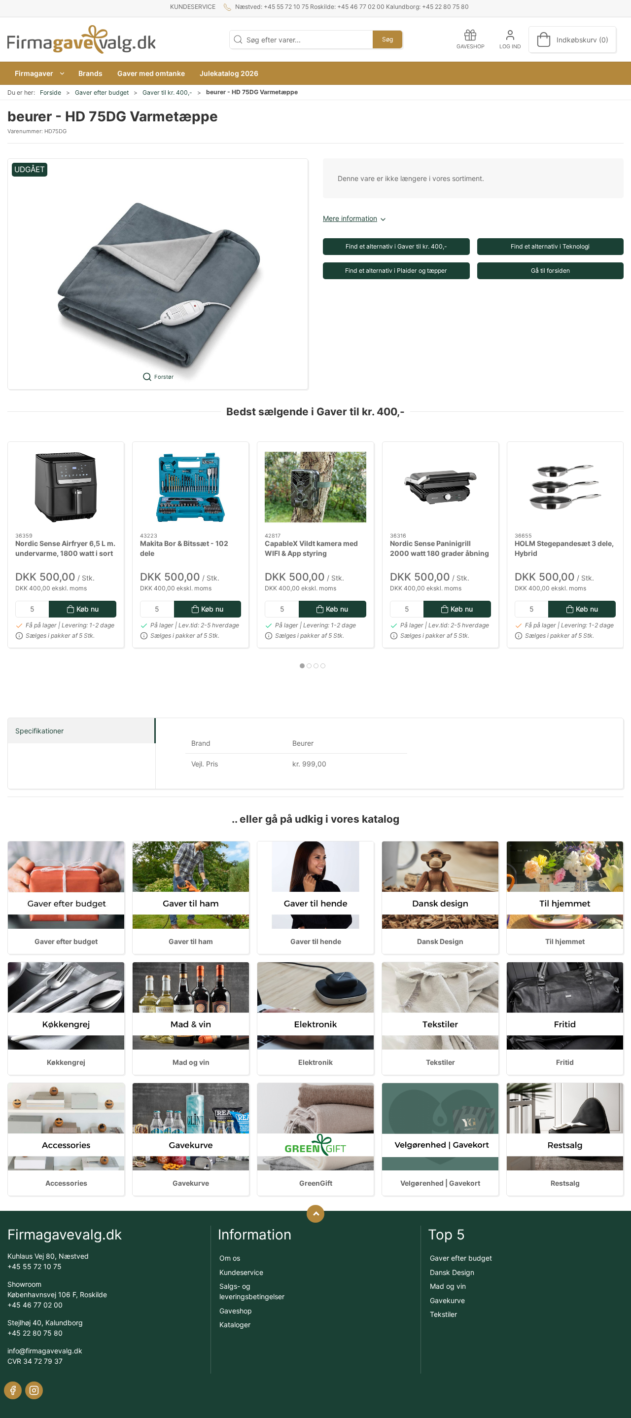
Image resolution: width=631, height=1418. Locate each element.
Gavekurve (191, 1183)
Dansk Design (440, 941)
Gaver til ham (191, 941)
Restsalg (565, 1183)
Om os (229, 1258)
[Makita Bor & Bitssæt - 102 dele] (190, 487)
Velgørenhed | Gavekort (440, 1183)
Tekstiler (440, 1062)
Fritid (565, 1062)
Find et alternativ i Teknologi (550, 246)
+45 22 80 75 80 (35, 1333)
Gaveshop (235, 1311)
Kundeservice (192, 6)
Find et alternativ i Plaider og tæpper (396, 270)
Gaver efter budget (102, 92)
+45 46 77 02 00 (35, 1305)
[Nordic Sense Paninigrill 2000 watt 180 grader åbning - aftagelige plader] (440, 487)
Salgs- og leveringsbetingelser (251, 1291)
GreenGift (315, 1183)
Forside (50, 92)
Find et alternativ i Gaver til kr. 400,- (396, 246)
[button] (39, 73)
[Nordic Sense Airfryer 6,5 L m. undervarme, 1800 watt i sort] (65, 487)
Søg (387, 39)
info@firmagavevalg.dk (44, 1350)
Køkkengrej (66, 1062)
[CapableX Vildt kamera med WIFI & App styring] (315, 487)
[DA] (81, 39)
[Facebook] (13, 1390)
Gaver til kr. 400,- (167, 92)
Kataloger (234, 1324)
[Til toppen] (315, 1214)
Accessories (66, 1183)
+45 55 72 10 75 (34, 1266)
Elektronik (315, 1062)
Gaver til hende (315, 941)
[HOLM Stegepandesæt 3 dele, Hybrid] (565, 487)
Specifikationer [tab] (39, 731)
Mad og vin (191, 1062)
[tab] (302, 665)
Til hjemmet (565, 941)
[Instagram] (34, 1390)
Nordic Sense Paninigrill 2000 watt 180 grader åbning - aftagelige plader (439, 553)
